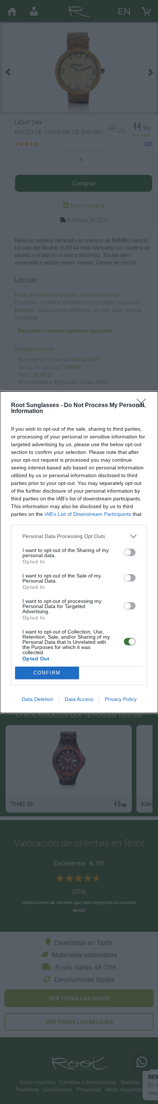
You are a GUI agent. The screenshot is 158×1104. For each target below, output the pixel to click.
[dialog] (79, 552)
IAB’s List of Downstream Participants (87, 514)
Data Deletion (37, 699)
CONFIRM (47, 673)
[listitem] (79, 536)
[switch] (130, 552)
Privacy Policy (121, 699)
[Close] (144, 406)
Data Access (79, 699)
